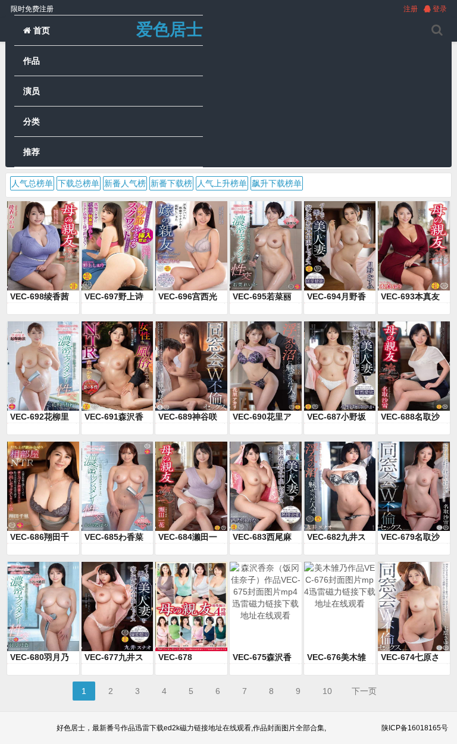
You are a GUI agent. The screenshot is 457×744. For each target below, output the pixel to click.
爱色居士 (169, 29)
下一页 (364, 691)
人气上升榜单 (222, 183)
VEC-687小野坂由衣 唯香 (336, 417)
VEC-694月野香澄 (336, 297)
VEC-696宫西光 (187, 296)
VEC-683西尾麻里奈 (262, 537)
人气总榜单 (32, 183)
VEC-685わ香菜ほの (113, 537)
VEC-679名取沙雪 (410, 537)
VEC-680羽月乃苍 (39, 657)
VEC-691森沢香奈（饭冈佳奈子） (113, 417)
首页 (40, 30)
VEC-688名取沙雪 (410, 417)
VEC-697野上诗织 (113, 297)
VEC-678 (175, 657)
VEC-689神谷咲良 (187, 417)
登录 (439, 9)
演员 (31, 91)
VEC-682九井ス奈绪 (336, 537)
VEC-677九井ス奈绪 (113, 657)
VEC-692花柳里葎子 (39, 417)
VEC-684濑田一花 (187, 537)
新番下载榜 (171, 183)
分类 (31, 121)
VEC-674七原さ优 (410, 657)
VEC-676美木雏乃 (336, 657)
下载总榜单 (78, 183)
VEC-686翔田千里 (39, 537)
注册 (410, 9)
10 (327, 691)
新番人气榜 (125, 183)
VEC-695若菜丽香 (262, 297)
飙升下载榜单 (277, 183)
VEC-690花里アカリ (262, 417)
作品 (31, 60)
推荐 (31, 152)
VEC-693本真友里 (410, 297)
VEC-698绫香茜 (39, 296)
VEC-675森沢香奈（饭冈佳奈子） (262, 657)
